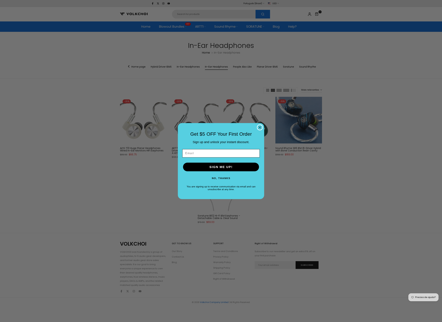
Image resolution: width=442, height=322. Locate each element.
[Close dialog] (259, 127)
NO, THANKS (221, 178)
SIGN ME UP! (221, 167)
